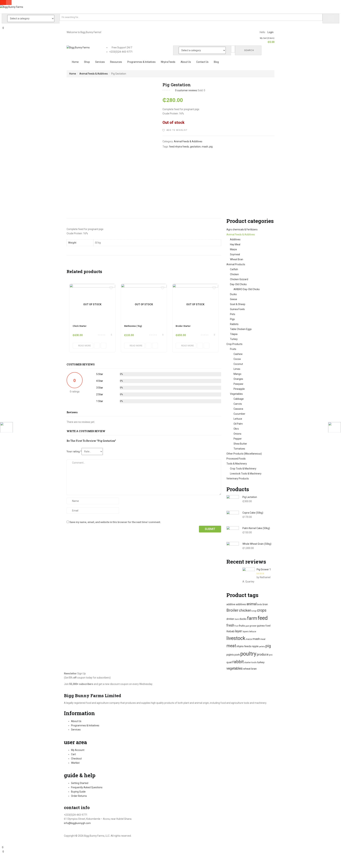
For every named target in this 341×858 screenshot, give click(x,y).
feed (263, 618)
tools (254, 662)
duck (237, 619)
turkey (260, 662)
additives (241, 604)
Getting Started (79, 783)
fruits (242, 625)
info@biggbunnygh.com (77, 823)
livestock (235, 638)
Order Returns (79, 795)
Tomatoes (239, 448)
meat (231, 645)
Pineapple (239, 388)
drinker (230, 618)
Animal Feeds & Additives (93, 73)
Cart (73, 754)
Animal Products (235, 264)
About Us (186, 61)
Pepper (238, 438)
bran (265, 604)
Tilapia (233, 334)
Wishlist (75, 762)
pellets (262, 646)
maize (249, 639)
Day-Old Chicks (238, 284)
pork (237, 654)
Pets (232, 314)
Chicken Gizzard (239, 279)
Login (270, 32)
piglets (230, 654)
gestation (195, 146)
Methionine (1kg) (133, 326)
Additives (235, 239)
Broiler (232, 610)
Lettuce (238, 418)
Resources (116, 61)
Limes (237, 369)
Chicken (234, 274)
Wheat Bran (236, 259)
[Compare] (103, 346)
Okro (236, 428)
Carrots (238, 403)
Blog (216, 61)
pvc (271, 654)
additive (230, 604)
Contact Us (202, 61)
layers (246, 631)
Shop (87, 61)
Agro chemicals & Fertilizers (242, 229)
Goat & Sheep (237, 304)
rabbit (238, 661)
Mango (237, 374)
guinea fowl (263, 625)
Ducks (233, 294)
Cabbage (239, 398)
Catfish (234, 269)
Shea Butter (240, 443)
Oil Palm (238, 423)
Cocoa (237, 359)
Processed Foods (236, 458)
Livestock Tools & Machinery (245, 473)
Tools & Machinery (236, 463)
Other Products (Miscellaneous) (244, 453)
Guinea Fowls (237, 309)
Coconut (238, 364)
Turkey (234, 339)
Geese (233, 299)
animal (252, 604)
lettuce (252, 631)
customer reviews (186, 90)
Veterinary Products (237, 478)
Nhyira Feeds (168, 61)
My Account (77, 750)
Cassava (238, 408)
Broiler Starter (183, 326)
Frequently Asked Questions (86, 787)
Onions (237, 433)
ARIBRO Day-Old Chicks (247, 289)
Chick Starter (79, 326)
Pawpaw (238, 383)
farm (252, 618)
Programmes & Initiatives (141, 61)
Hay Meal (235, 244)
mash (205, 146)
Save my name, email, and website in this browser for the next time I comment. (115, 522)
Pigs (232, 319)
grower (253, 625)
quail (229, 662)
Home (75, 61)
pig (211, 146)
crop (254, 610)
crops (261, 610)
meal (262, 639)
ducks (243, 619)
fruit (236, 626)
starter (247, 662)
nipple (255, 646)
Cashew (238, 354)
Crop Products (234, 344)
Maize (233, 249)
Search (249, 50)
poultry (248, 654)
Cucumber (239, 413)
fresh (230, 625)
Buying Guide (78, 791)
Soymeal (235, 254)
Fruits (233, 349)
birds (259, 604)
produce (263, 654)
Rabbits (234, 324)
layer (238, 631)
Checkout (76, 758)
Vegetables (236, 393)
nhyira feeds (244, 646)
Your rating (74, 451)
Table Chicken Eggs (241, 329)
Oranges (238, 378)
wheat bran (250, 668)
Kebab (230, 631)
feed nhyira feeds (179, 146)
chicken (245, 610)
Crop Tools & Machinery (243, 468)
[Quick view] (97, 346)
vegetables (234, 668)
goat (247, 626)
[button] (265, 40)
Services (100, 61)
